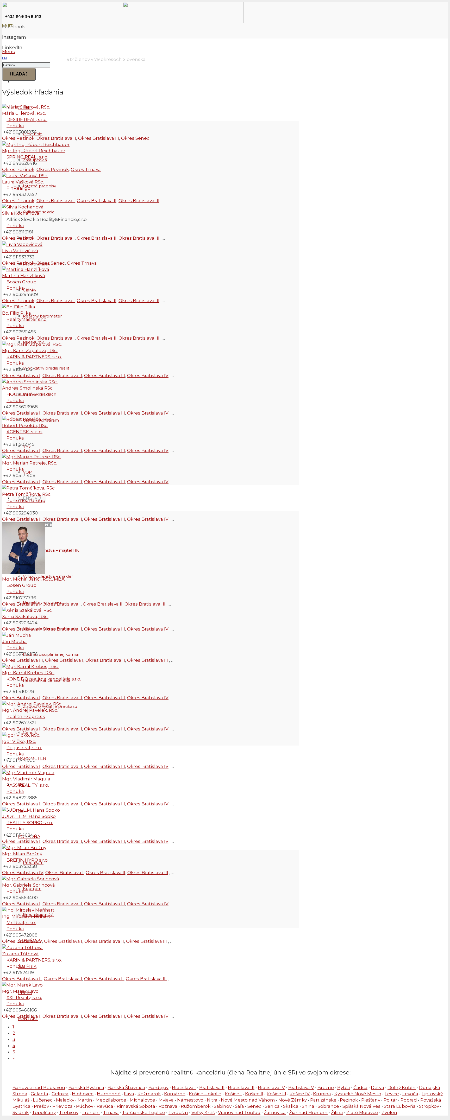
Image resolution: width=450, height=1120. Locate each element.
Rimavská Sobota (136, 1106)
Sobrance (328, 1106)
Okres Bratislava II (56, 138)
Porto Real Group (26, 500)
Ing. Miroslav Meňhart (26, 916)
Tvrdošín (178, 1112)
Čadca (360, 1087)
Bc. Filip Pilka (16, 313)
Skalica (290, 1106)
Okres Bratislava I (55, 200)
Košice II (254, 1093)
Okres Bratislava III (98, 138)
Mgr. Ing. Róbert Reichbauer (33, 150)
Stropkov (429, 1106)
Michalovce (142, 1100)
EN (4, 58)
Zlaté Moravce (362, 1112)
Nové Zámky (292, 1100)
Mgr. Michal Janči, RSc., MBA (33, 579)
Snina (308, 1106)
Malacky (65, 1100)
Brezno (325, 1087)
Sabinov (223, 1106)
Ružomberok (195, 1106)
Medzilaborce (111, 1100)
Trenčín (91, 1112)
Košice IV (300, 1093)
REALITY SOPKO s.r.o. (30, 822)
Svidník (20, 1112)
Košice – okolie (205, 1093)
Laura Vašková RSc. (23, 181)
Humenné (109, 1093)
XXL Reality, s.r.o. (24, 997)
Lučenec (43, 1100)
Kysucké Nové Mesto (357, 1093)
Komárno (174, 1093)
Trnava (111, 1112)
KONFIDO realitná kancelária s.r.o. (44, 679)
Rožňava (168, 1106)
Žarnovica (275, 1112)
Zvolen (389, 1112)
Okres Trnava (86, 169)
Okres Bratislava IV (147, 375)
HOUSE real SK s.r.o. (28, 394)
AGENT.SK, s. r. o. (24, 431)
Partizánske (323, 1100)
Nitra (212, 1100)
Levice (392, 1093)
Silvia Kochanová (20, 213)
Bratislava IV (271, 1087)
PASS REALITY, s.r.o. (28, 785)
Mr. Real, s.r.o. (21, 922)
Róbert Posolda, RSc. (25, 425)
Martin (85, 1100)
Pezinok (349, 1100)
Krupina (322, 1093)
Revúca (105, 1106)
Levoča (410, 1093)
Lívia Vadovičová (20, 250)
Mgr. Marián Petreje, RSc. (29, 463)
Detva (377, 1087)
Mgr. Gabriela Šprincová (28, 885)
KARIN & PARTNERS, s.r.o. (34, 356)
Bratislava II (211, 1087)
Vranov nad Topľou (239, 1112)
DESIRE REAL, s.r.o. (27, 119)
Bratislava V (301, 1087)
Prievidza (62, 1106)
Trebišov (68, 1112)
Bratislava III (241, 1087)
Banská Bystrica (86, 1087)
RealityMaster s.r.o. (27, 319)
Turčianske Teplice (143, 1112)
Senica (272, 1106)
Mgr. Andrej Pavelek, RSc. (30, 710)
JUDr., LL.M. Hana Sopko (29, 816)
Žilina (337, 1112)
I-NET (7, 25)
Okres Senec (135, 138)
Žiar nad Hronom (308, 1112)
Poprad (409, 1100)
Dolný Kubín (402, 1087)
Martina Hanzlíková (23, 275)
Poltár (390, 1100)
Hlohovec (82, 1093)
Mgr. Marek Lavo (20, 991)
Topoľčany (44, 1112)
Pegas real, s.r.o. (24, 747)
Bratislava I (184, 1087)
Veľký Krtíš (203, 1112)
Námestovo (190, 1100)
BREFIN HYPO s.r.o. (27, 860)
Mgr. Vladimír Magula (26, 778)
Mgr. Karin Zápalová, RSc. (30, 350)
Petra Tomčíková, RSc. (26, 494)
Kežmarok (149, 1093)
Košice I (233, 1093)
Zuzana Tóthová (20, 953)
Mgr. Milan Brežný (22, 853)
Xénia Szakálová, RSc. (25, 616)
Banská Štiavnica (126, 1087)
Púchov (84, 1106)
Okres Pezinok (18, 138)
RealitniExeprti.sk (26, 716)
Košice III (276, 1093)
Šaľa (239, 1106)
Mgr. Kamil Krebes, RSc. (28, 672)
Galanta (39, 1093)
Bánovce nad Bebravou (38, 1087)
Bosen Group (21, 281)
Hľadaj (19, 74)
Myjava (166, 1100)
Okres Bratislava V (22, 941)
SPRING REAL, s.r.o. (27, 157)
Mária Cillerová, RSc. (24, 113)
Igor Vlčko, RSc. (19, 741)
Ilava (129, 1093)
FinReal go (18, 188)
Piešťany (370, 1100)
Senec (254, 1106)
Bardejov (158, 1087)
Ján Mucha (14, 641)
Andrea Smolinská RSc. (27, 388)
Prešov (41, 1106)
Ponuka (15, 125)
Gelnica (60, 1093)
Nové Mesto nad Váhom (248, 1100)
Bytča (343, 1087)
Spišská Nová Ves (361, 1106)
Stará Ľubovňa (400, 1106)
